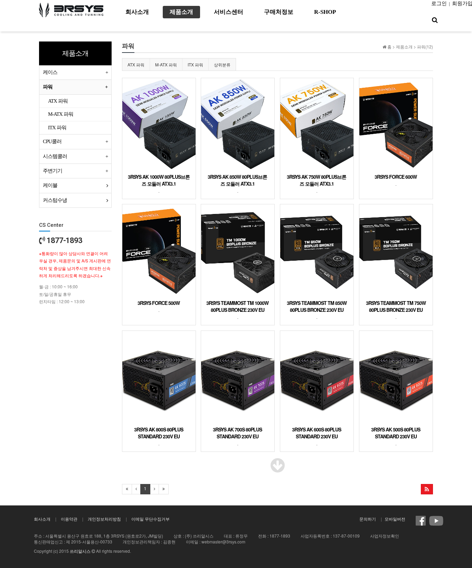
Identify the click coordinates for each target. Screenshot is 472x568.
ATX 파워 (136, 64)
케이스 (50, 72)
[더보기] (278, 469)
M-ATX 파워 (166, 64)
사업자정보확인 (384, 536)
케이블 (50, 185)
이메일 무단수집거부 (150, 519)
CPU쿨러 (52, 141)
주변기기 (52, 171)
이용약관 (69, 519)
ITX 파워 (195, 64)
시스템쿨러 (55, 156)
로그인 (439, 3)
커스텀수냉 (55, 200)
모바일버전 (395, 519)
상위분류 (222, 64)
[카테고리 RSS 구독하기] (427, 489)
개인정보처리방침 (104, 519)
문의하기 (367, 519)
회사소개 (42, 519)
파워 (48, 87)
